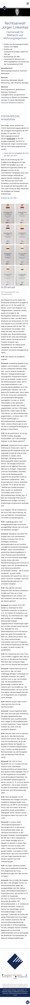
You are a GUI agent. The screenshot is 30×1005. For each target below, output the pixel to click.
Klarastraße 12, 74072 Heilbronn (13, 975)
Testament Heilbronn (6, 986)
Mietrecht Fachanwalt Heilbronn (16, 986)
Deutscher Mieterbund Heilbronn (12, 103)
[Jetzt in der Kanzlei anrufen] (28, 1002)
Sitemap (24, 993)
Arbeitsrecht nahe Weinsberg (11, 987)
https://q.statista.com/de (12, 899)
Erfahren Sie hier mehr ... (9, 198)
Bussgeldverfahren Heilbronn (23, 985)
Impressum (6, 993)
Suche (15, 995)
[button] (8, 214)
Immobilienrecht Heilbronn (6, 984)
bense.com (25, 991)
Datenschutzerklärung (15, 993)
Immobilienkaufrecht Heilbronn (22, 987)
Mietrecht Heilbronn (13, 985)
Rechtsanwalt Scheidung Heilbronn (17, 984)
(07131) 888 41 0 (6, 977)
